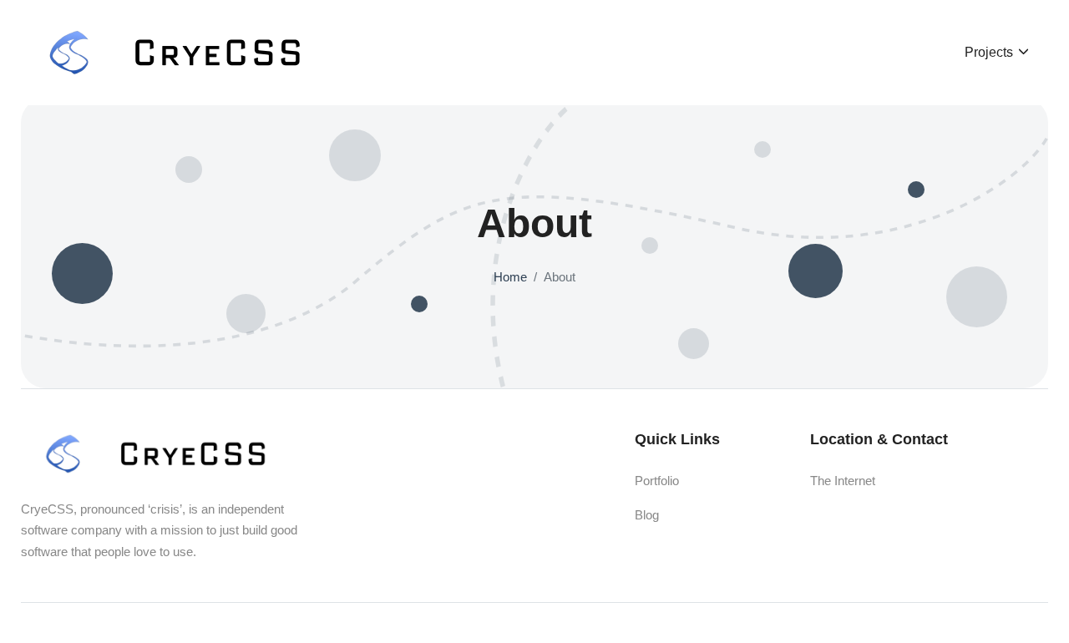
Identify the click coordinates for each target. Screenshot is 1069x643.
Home (510, 277)
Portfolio (657, 480)
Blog (647, 515)
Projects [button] (990, 52)
